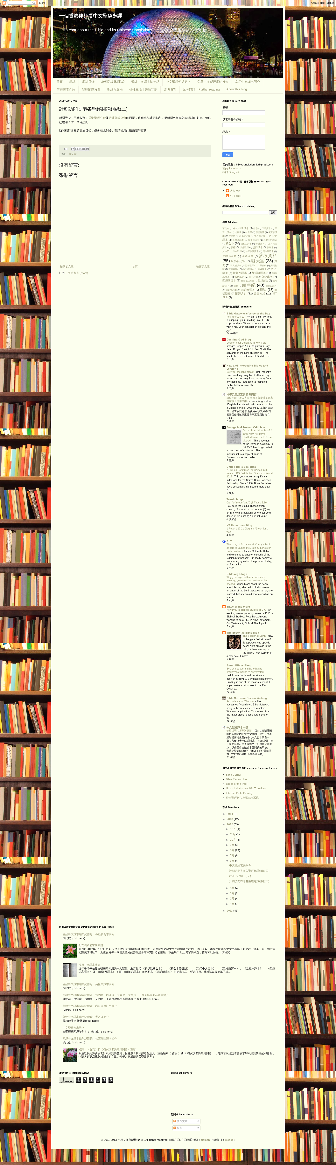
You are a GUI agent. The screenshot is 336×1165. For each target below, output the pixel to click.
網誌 (72, 81)
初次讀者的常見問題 (91, 945)
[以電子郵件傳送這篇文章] (73, 149)
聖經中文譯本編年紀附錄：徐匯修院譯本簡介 (90, 1038)
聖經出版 (267, 276)
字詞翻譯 (260, 232)
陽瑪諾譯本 (248, 269)
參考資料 (170, 89)
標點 (236, 286)
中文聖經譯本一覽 (237, 727)
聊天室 (73, 154)
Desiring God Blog (239, 339)
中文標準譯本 (241, 228)
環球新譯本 (248, 289)
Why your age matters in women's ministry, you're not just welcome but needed (247, 580)
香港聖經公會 (97, 117)
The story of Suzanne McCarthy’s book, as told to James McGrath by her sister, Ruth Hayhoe (249, 548)
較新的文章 (67, 266)
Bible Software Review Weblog (247, 698)
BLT (229, 541)
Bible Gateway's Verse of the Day (248, 313)
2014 (230, 813)
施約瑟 (225, 251)
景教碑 (263, 265)
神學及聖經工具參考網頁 (241, 394)
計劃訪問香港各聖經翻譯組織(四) (249, 870)
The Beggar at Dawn (254, 635)
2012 (230, 824)
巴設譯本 (266, 228)
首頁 (59, 81)
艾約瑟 (232, 236)
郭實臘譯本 (235, 265)
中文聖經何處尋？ (178, 81)
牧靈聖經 (244, 247)
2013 (230, 819)
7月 (232, 855)
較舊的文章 (203, 266)
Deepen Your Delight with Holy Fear (247, 342)
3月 (232, 893)
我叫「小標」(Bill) (240, 876)
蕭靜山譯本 (271, 286)
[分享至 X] (80, 149)
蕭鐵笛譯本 (231, 290)
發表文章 (181, 1121)
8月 (232, 850)
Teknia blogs (235, 499)
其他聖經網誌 (270, 240)
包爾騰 (238, 232)
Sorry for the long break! (241, 371)
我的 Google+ (230, 172)
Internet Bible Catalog (239, 793)
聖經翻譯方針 (91, 89)
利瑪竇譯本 (244, 236)
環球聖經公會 (117, 117)
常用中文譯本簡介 (247, 81)
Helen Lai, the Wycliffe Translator (246, 788)
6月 (232, 860)
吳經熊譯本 (259, 236)
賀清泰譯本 (233, 269)
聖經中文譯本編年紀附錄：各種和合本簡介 (88, 934)
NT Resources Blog (239, 525)
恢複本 (270, 247)
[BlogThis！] (76, 149)
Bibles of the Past (236, 783)
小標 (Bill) (236, 195)
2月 (232, 898)
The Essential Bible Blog (243, 632)
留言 (179, 1127)
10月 (233, 839)
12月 (233, 829)
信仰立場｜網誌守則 (143, 89)
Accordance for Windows (241, 701)
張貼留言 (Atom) (78, 272)
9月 (232, 844)
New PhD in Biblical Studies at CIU (247, 609)
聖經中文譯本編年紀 (145, 81)
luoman (205, 1139)
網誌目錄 (88, 81)
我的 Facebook (231, 168)
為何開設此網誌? (113, 81)
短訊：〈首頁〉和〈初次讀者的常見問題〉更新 (107, 1049)
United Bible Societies (241, 466)
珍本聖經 (237, 251)
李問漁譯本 (238, 240)
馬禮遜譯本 (229, 256)
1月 (232, 904)
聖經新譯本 (229, 280)
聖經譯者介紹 (66, 89)
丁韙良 (225, 228)
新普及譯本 (240, 272)
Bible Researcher (236, 779)
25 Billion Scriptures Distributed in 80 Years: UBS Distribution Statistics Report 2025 (250, 473)
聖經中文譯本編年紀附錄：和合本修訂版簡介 (90, 1005)
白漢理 (248, 232)
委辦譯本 (260, 243)
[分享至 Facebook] (84, 149)
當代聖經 (239, 277)
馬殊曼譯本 (268, 251)
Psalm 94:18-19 (236, 316)
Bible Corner (233, 774)
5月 (232, 888)
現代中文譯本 (239, 261)
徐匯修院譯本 (252, 251)
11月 (233, 834)
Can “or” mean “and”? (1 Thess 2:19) (247, 502)
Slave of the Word (238, 606)
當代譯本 (253, 277)
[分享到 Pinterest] (87, 149)
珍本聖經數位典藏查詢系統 (242, 797)
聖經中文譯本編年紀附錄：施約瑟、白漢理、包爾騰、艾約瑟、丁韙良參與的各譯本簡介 (116, 995)
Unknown (235, 190)
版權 (233, 247)
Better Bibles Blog (239, 665)
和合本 (230, 243)
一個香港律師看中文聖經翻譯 (90, 15)
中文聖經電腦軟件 (240, 865)
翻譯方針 (241, 293)
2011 (230, 910)
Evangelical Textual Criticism (246, 427)
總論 (263, 290)
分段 (255, 228)
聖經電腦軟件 (247, 280)
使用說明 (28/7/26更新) (240, 730)
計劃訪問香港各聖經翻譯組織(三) (249, 881)
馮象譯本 (262, 269)
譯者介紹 (259, 293)
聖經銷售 (263, 280)
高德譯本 (248, 256)
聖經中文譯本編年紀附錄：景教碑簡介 (86, 1016)
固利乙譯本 (246, 243)
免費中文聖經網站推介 (212, 81)
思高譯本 (258, 247)
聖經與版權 (115, 89)
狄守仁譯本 (253, 240)
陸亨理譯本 (250, 265)
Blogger (229, 1139)
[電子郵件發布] (66, 148)
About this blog (236, 89)
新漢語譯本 (259, 272)
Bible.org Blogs (237, 574)
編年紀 (249, 285)
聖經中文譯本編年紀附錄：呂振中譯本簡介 (88, 984)
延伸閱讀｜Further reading (201, 89)
